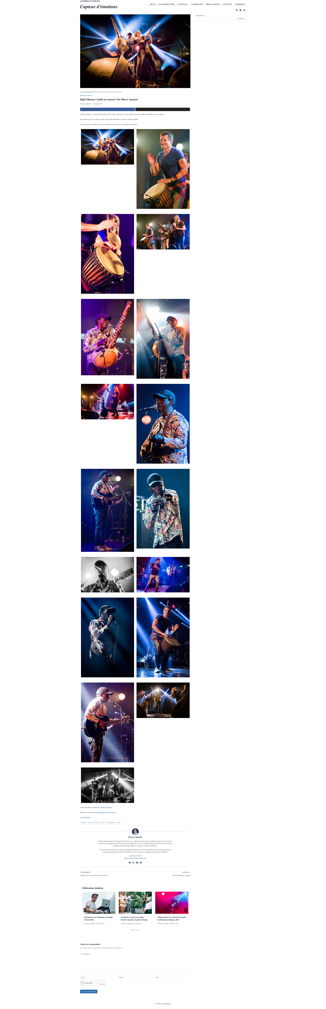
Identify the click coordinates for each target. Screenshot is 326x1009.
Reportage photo (86, 95)
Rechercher (199, 15)
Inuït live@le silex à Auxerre (181, 873)
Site (157, 977)
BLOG (153, 4)
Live (103, 822)
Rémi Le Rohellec (86, 104)
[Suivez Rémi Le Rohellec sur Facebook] (129, 862)
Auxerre (90, 822)
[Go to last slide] (85, 910)
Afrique (83, 822)
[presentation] (98, 903)
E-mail (121, 977)
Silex (118, 822)
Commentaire (86, 954)
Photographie (111, 822)
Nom (83, 977)
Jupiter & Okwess (106, 807)
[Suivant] (185, 910)
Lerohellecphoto (85, 817)
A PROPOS (239, 4)
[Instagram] (240, 10)
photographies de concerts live (106, 812)
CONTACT (227, 4)
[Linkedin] (244, 10)
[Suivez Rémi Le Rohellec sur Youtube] (137, 862)
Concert (97, 822)
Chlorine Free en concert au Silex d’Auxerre (94, 873)
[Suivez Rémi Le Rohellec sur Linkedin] (140, 862)
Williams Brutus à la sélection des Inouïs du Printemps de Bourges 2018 (171, 918)
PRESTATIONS (213, 4)
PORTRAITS (197, 4)
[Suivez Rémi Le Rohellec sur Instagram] (133, 862)
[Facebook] (236, 10)
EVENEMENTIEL (166, 4)
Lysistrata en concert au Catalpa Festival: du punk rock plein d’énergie (134, 918)
